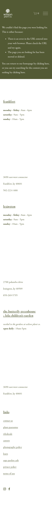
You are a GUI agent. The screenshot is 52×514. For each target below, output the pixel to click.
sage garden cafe (11, 460)
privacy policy (9, 467)
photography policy (12, 447)
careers (6, 440)
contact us (8, 420)
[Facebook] (9, 489)
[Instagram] (4, 489)
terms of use (9, 473)
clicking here (43, 63)
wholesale (7, 434)
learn (5, 453)
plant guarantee (10, 427)
